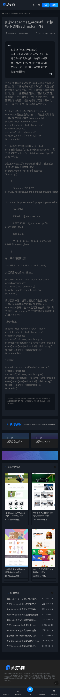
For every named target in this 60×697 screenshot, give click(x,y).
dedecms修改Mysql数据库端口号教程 (23, 620)
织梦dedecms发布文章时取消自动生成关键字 (45, 441)
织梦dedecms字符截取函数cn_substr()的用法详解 (23, 641)
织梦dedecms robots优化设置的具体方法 (23, 635)
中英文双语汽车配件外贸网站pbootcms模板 (43, 514)
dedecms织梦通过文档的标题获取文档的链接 (23, 630)
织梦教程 (23, 13)
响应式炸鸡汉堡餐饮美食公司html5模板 (43, 570)
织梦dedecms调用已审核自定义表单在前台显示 (23, 604)
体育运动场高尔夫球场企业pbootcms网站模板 (15, 514)
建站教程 (15, 13)
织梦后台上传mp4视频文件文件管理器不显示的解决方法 (16, 441)
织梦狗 (7, 13)
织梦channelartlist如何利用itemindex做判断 (23, 625)
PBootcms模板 (14, 520)
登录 (54, 5)
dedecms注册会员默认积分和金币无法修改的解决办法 (23, 599)
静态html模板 (40, 576)
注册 (45, 5)
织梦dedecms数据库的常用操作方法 (23, 646)
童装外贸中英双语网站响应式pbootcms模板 (15, 570)
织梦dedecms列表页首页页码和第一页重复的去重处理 (23, 609)
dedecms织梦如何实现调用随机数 (22, 614)
